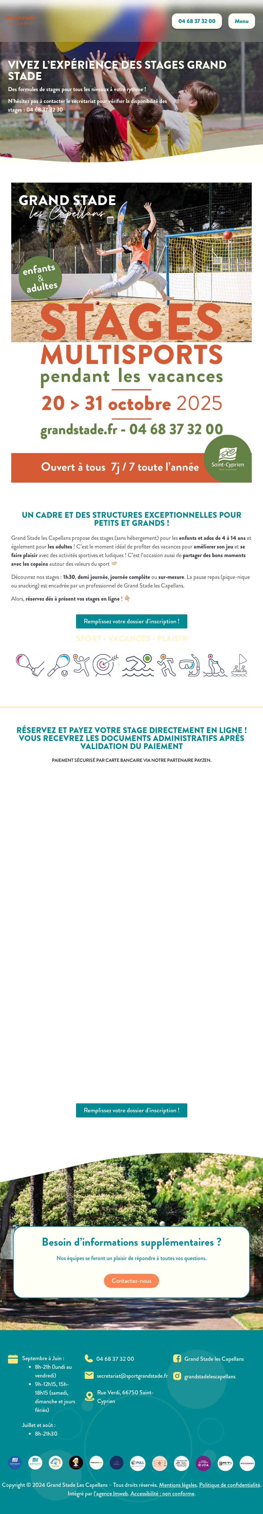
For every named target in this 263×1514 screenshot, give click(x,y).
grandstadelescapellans (209, 1376)
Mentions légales (178, 1485)
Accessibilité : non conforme (162, 1493)
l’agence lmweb (111, 1493)
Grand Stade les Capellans (214, 1359)
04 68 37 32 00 (115, 1359)
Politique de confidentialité (229, 1485)
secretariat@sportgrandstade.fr (132, 1376)
